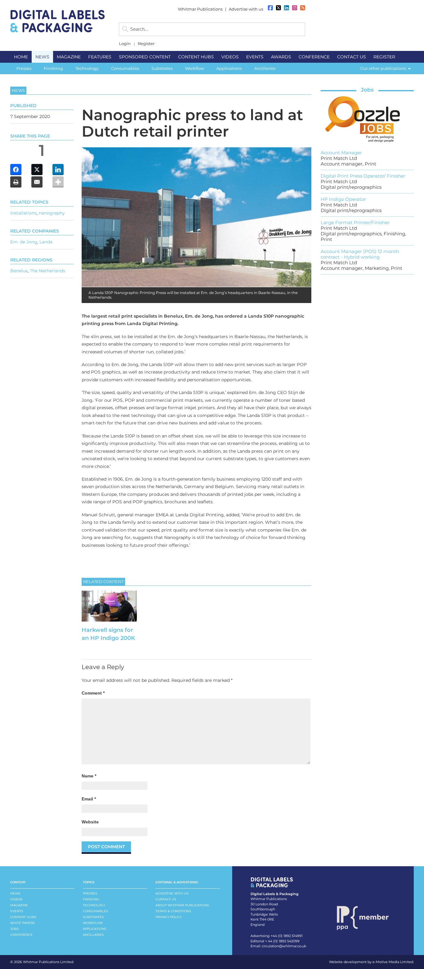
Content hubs (23, 917)
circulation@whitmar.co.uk (284, 946)
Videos (16, 899)
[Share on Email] (37, 182)
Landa (45, 241)
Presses (90, 893)
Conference (21, 935)
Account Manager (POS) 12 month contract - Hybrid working (360, 254)
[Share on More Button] (58, 182)
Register (146, 44)
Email (89, 798)
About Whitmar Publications (182, 905)
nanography (52, 212)
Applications (94, 929)
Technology (94, 905)
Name (89, 775)
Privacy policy (169, 917)
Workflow (93, 923)
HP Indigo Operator (343, 199)
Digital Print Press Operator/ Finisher (363, 176)
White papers (22, 923)
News (15, 893)
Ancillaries (93, 935)
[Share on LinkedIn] (58, 169)
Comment (93, 693)
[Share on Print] (15, 182)
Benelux (19, 270)
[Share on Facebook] (15, 169)
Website (90, 821)
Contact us (166, 899)
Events (16, 911)
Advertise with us (246, 9)
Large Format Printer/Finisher (355, 222)
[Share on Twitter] (37, 169)
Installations (23, 212)
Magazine (19, 905)
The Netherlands (47, 270)
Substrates (93, 917)
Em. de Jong (23, 241)
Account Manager (341, 153)
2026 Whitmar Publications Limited (43, 962)
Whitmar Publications (200, 9)
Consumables (95, 911)
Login (125, 44)
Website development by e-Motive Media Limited (371, 962)
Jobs (367, 90)
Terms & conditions (173, 911)
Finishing (91, 899)
